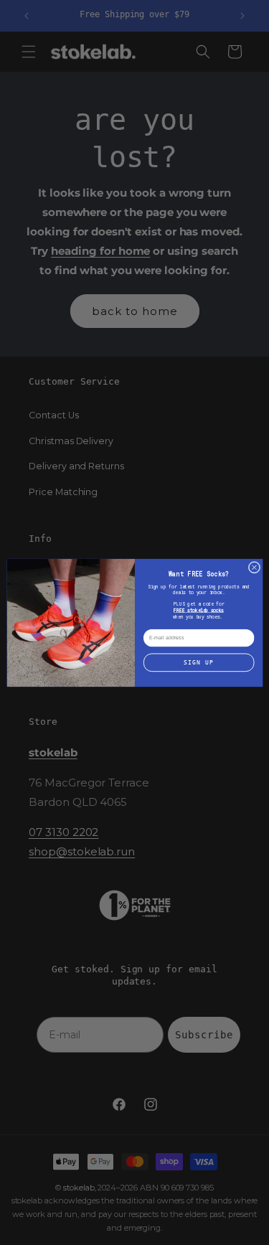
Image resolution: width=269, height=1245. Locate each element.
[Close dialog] (254, 567)
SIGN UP (199, 662)
